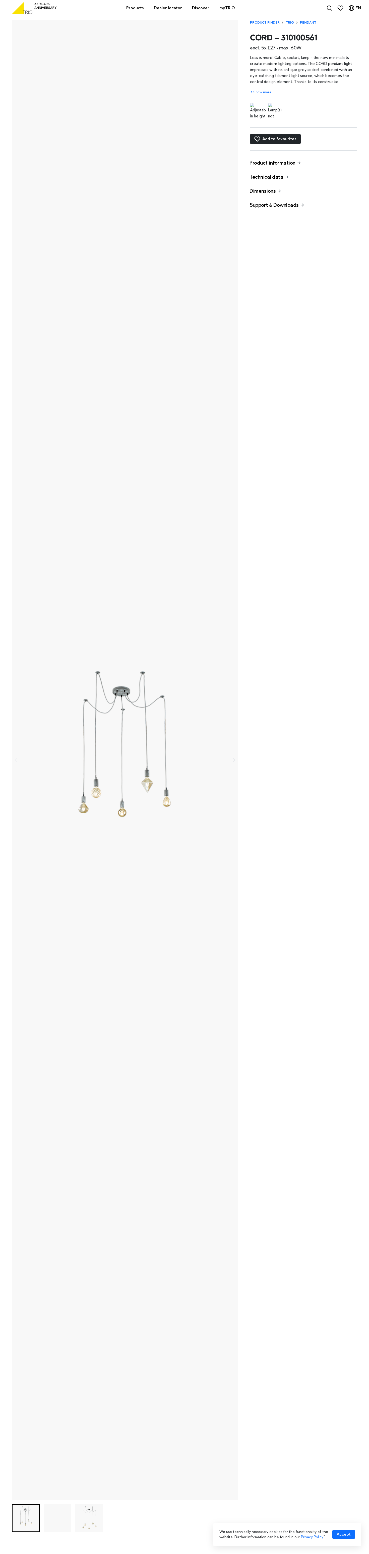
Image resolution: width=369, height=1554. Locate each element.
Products (135, 8)
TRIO (290, 22)
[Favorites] (340, 8)
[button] (26, 1518)
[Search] (329, 8)
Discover (200, 8)
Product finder (265, 22)
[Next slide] (234, 760)
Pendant (308, 22)
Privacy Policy (312, 1537)
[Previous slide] (16, 760)
